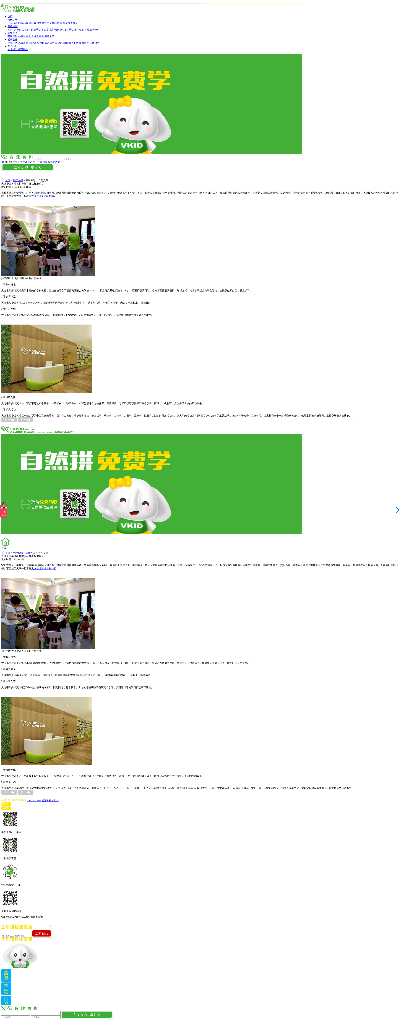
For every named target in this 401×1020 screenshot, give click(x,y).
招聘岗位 (23, 49)
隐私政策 (55, 162)
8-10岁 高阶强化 (50, 29)
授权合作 (13, 39)
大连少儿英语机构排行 (43, 196)
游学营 (94, 29)
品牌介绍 (13, 33)
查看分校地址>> (50, 800)
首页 (10, 16)
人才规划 (13, 49)
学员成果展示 (70, 23)
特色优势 (13, 19)
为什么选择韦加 (48, 43)
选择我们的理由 (37, 23)
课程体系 (13, 26)
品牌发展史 (24, 36)
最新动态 (49, 36)
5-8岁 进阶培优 (33, 29)
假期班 (86, 29)
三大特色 (13, 23)
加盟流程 (95, 43)
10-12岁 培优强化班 (70, 29)
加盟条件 (84, 43)
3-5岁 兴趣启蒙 (16, 29)
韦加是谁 (13, 36)
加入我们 (13, 46)
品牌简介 (23, 43)
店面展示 (63, 43)
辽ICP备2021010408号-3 (57, 916)
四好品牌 (23, 23)
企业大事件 (37, 36)
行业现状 (13, 43)
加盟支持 (73, 43)
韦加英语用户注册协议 (35, 162)
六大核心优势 (54, 23)
